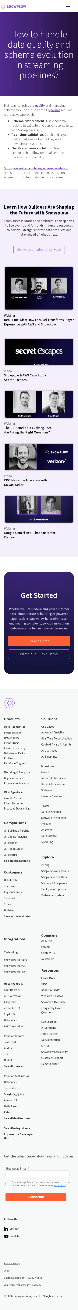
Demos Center (49, 1064)
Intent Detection (14, 804)
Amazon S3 (10, 1100)
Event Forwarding (14, 748)
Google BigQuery (14, 1094)
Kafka (7, 1112)
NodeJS (8, 1060)
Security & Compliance (54, 883)
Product (46, 824)
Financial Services (51, 796)
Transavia (9, 886)
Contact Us (48, 953)
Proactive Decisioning (17, 809)
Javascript (10, 1042)
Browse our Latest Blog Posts (39, 249)
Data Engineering (51, 812)
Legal (7, 1271)
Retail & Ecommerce (53, 784)
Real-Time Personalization (56, 739)
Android (8, 1048)
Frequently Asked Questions (51, 1010)
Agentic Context (14, 798)
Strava (8, 904)
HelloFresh (10, 880)
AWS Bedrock (12, 990)
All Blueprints (49, 757)
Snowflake (10, 1088)
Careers (46, 947)
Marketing (47, 842)
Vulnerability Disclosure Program (22, 1285)
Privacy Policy (12, 1263)
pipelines (54, 110)
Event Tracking (13, 733)
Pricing (45, 865)
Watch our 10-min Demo (39, 654)
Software (46, 790)
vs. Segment (11, 843)
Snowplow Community (54, 1052)
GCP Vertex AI (12, 996)
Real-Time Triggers (15, 764)
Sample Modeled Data (54, 877)
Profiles (8, 758)
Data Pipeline (12, 738)
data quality (36, 105)
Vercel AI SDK (12, 1008)
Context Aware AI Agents (56, 745)
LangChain (10, 1002)
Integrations (48, 1028)
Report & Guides (51, 990)
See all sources (13, 1066)
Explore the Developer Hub (19, 1136)
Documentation (50, 1040)
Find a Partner (49, 1034)
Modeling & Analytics (17, 772)
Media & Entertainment (55, 778)
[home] (31, 6)
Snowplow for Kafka (15, 960)
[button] (67, 6)
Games (45, 772)
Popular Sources (14, 1036)
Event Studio (11, 743)
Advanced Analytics (52, 733)
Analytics (46, 830)
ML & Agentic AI (13, 792)
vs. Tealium (10, 855)
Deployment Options (53, 889)
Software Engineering (54, 818)
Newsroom (47, 959)
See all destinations (17, 1118)
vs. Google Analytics (15, 837)
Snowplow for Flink (15, 972)
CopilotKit (10, 1014)
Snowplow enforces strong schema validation (36, 168)
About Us (46, 941)
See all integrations (17, 1128)
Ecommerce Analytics (16, 784)
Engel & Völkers (13, 892)
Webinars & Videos (52, 996)
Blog (44, 984)
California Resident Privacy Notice (23, 1278)
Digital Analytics (13, 778)
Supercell (9, 898)
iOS (6, 1054)
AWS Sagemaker (13, 1026)
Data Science (49, 836)
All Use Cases (49, 751)
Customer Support (52, 1058)
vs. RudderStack (13, 849)
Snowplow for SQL (15, 966)
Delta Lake (10, 1106)
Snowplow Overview (53, 1002)
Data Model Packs (14, 753)
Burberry (9, 910)
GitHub (45, 1046)
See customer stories (17, 916)
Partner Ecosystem (52, 895)
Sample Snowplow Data (55, 871)
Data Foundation (15, 727)
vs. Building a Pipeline (16, 831)
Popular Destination (17, 1076)
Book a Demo (39, 641)
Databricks (10, 1020)
